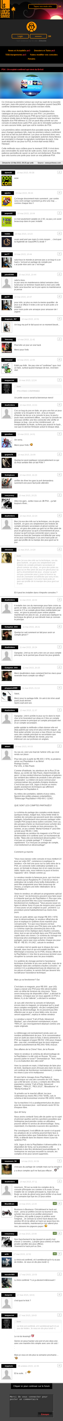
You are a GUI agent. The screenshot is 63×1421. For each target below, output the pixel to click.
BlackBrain (9, 1204)
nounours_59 (10, 1161)
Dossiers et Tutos (44, 50)
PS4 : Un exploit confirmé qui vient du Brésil (22, 69)
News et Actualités (19, 50)
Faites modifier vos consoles (44, 55)
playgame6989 (11, 688)
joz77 (7, 254)
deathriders (10, 405)
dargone (8, 1295)
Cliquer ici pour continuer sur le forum (31, 1386)
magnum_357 (11, 319)
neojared (8, 360)
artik (32, 163)
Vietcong (9, 339)
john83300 (9, 275)
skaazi (7, 746)
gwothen (9, 434)
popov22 (8, 213)
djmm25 (8, 173)
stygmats (9, 1366)
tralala (7, 234)
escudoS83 (9, 1274)
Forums (31, 59)
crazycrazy (9, 495)
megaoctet (9, 380)
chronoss (9, 550)
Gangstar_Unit (11, 627)
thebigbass (10, 475)
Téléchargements (15, 55)
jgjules (8, 193)
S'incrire (42, 41)
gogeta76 (9, 455)
